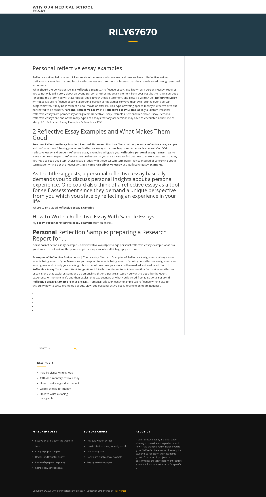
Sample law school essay (49, 467)
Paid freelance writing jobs (56, 372)
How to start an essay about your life (107, 446)
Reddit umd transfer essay (50, 457)
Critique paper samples (48, 451)
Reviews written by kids (100, 440)
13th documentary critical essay (59, 378)
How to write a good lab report (59, 383)
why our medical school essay (63, 9)
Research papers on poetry (50, 462)
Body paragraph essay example (104, 457)
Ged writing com (95, 451)
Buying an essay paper (99, 462)
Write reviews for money (55, 388)
